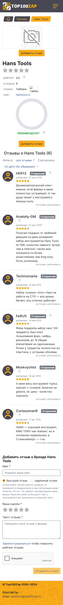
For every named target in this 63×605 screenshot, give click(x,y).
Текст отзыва (13, 517)
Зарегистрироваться (16, 543)
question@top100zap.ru (26, 596)
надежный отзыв (46, 480)
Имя (6, 466)
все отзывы (24, 160)
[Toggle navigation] (55, 6)
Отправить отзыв (46, 571)
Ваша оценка (12, 504)
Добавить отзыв (31, 53)
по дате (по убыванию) (20, 166)
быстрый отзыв (17, 480)
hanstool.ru (23, 94)
